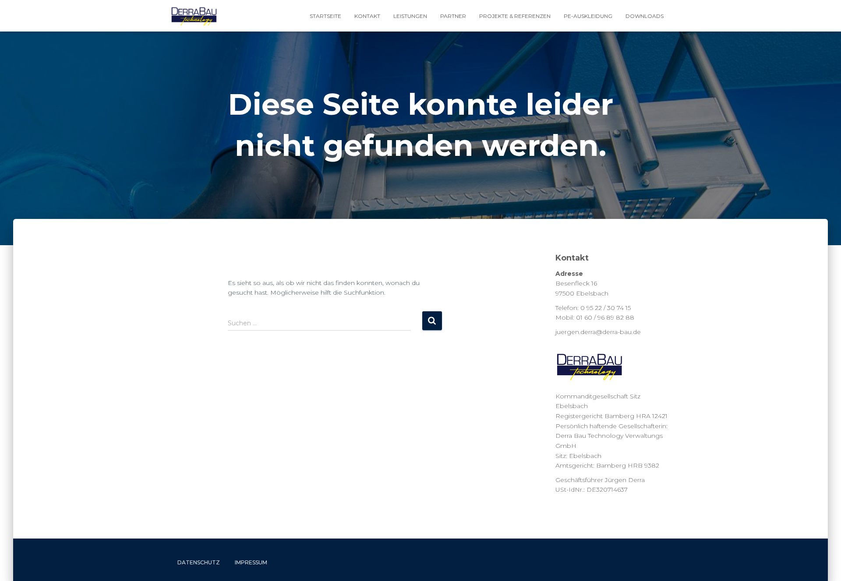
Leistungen (410, 16)
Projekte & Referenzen (515, 16)
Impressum (251, 562)
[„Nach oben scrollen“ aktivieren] (824, 563)
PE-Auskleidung (588, 16)
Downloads (644, 16)
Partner (453, 16)
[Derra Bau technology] (194, 16)
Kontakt (367, 16)
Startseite (325, 16)
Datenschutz (198, 562)
